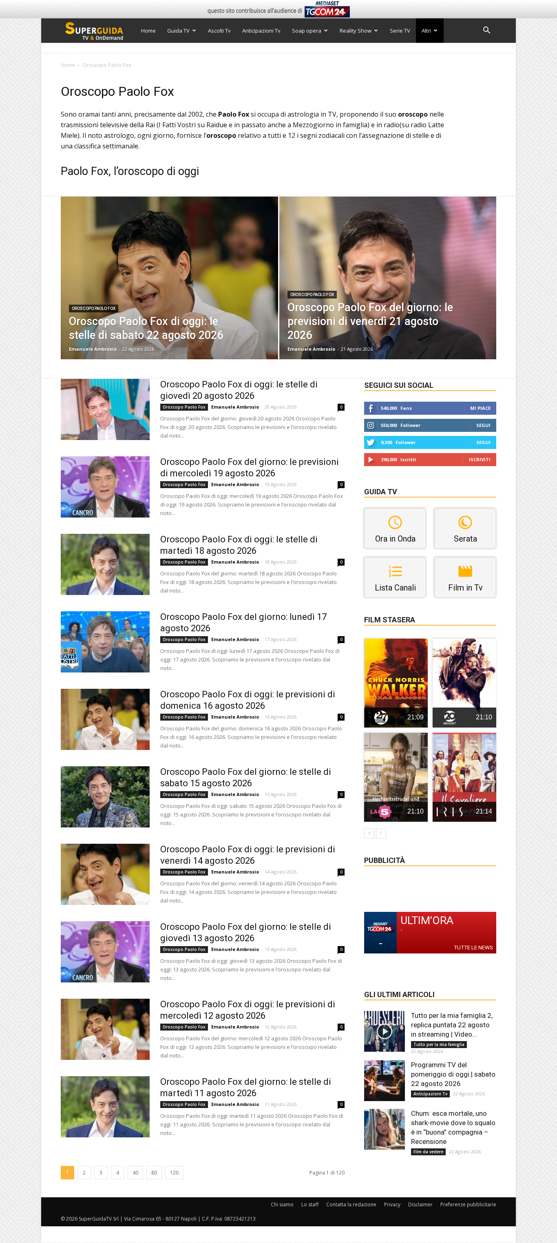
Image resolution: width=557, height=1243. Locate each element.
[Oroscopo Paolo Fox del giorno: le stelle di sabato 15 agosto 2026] (105, 796)
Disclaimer (420, 1204)
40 (135, 1172)
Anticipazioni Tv (261, 30)
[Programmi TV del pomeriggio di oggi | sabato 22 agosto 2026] (384, 1080)
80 (154, 1172)
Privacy (392, 1204)
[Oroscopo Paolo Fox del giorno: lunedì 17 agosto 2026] (105, 641)
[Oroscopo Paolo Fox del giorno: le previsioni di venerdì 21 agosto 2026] (388, 291)
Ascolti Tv (219, 30)
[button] (486, 31)
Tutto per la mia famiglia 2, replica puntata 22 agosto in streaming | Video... (452, 1024)
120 (174, 1172)
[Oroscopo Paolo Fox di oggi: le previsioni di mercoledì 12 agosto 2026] (105, 1029)
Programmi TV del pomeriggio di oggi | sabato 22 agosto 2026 (453, 1074)
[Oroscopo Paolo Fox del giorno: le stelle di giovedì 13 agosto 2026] (105, 951)
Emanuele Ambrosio (93, 349)
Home (148, 30)
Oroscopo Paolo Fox (93, 308)
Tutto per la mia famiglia (438, 1044)
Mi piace (480, 408)
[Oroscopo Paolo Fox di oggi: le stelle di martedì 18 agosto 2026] (105, 564)
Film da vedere (428, 1152)
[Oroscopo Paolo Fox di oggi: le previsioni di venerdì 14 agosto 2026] (105, 874)
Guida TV (178, 30)
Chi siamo (282, 1204)
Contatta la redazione (351, 1204)
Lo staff (309, 1204)
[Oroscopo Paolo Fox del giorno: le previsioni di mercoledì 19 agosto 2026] (105, 487)
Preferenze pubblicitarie (468, 1204)
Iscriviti (480, 459)
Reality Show (355, 30)
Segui (483, 425)
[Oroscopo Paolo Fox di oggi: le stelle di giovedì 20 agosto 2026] (105, 409)
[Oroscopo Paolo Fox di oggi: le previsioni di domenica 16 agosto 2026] (105, 719)
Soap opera (306, 30)
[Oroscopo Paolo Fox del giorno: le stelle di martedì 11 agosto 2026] (105, 1106)
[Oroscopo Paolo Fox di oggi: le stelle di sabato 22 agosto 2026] (169, 291)
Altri (426, 30)
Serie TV (400, 30)
